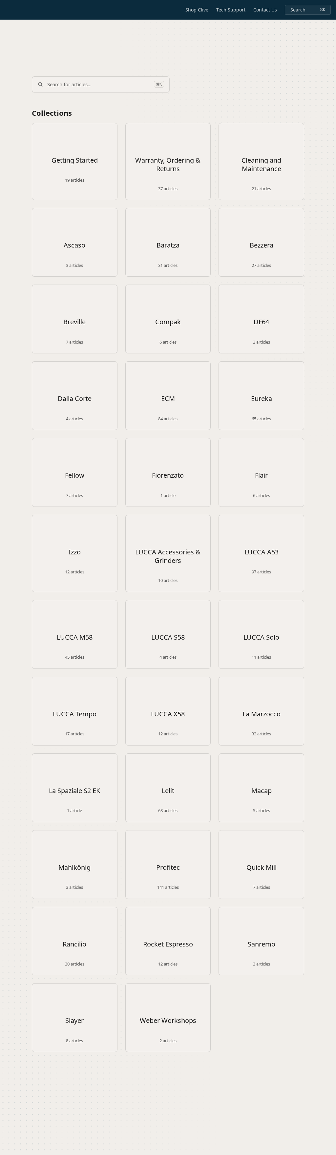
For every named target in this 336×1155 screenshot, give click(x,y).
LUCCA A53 (261, 552)
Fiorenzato (168, 475)
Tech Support (230, 10)
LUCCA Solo (261, 637)
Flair (261, 475)
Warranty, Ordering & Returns (167, 164)
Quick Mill (261, 867)
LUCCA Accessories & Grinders (167, 556)
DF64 (261, 322)
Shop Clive (196, 10)
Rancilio (74, 944)
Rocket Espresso (168, 944)
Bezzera (261, 245)
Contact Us (265, 10)
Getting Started (75, 160)
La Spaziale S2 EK (74, 791)
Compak (168, 322)
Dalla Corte (75, 398)
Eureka (261, 398)
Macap (261, 791)
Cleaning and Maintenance (261, 164)
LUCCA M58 (75, 637)
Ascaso (74, 245)
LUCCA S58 (168, 637)
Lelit (168, 791)
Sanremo (261, 944)
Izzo (75, 552)
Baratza (168, 245)
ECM (168, 398)
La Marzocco (261, 714)
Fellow (74, 475)
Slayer (74, 1020)
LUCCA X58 (168, 714)
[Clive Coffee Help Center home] (6, 10)
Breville (74, 322)
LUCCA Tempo (74, 714)
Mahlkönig (74, 867)
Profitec (168, 867)
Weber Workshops (168, 1020)
